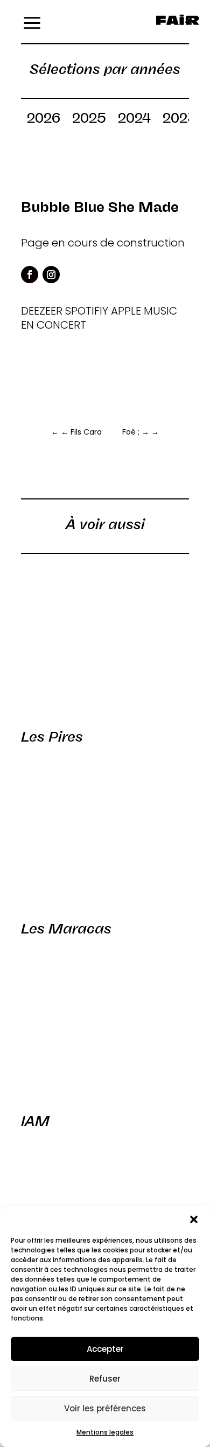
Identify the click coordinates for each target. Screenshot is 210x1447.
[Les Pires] (105, 638)
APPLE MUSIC (144, 310)
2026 (43, 120)
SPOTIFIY (86, 310)
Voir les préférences (105, 1408)
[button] (193, 1219)
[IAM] (105, 1022)
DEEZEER (41, 310)
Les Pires (52, 736)
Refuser (105, 1378)
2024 (134, 120)
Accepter (105, 1349)
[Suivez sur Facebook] (29, 274)
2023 (179, 120)
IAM (35, 1121)
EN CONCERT (53, 324)
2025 (89, 120)
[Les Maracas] (105, 830)
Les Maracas (66, 928)
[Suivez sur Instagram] (51, 274)
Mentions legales (105, 1432)
